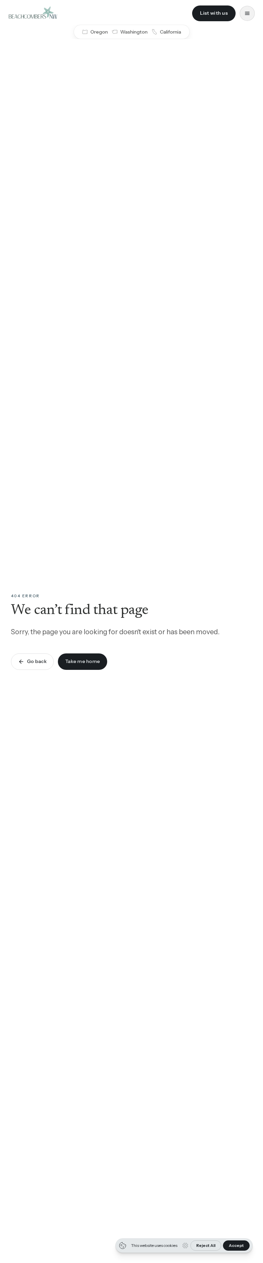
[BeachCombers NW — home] (32, 13)
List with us (214, 13)
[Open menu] (247, 13)
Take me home (82, 661)
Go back (37, 661)
